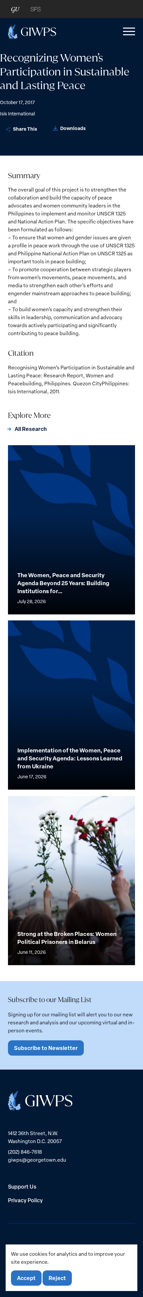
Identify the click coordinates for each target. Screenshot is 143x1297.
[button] (127, 31)
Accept (26, 1278)
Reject (57, 1278)
